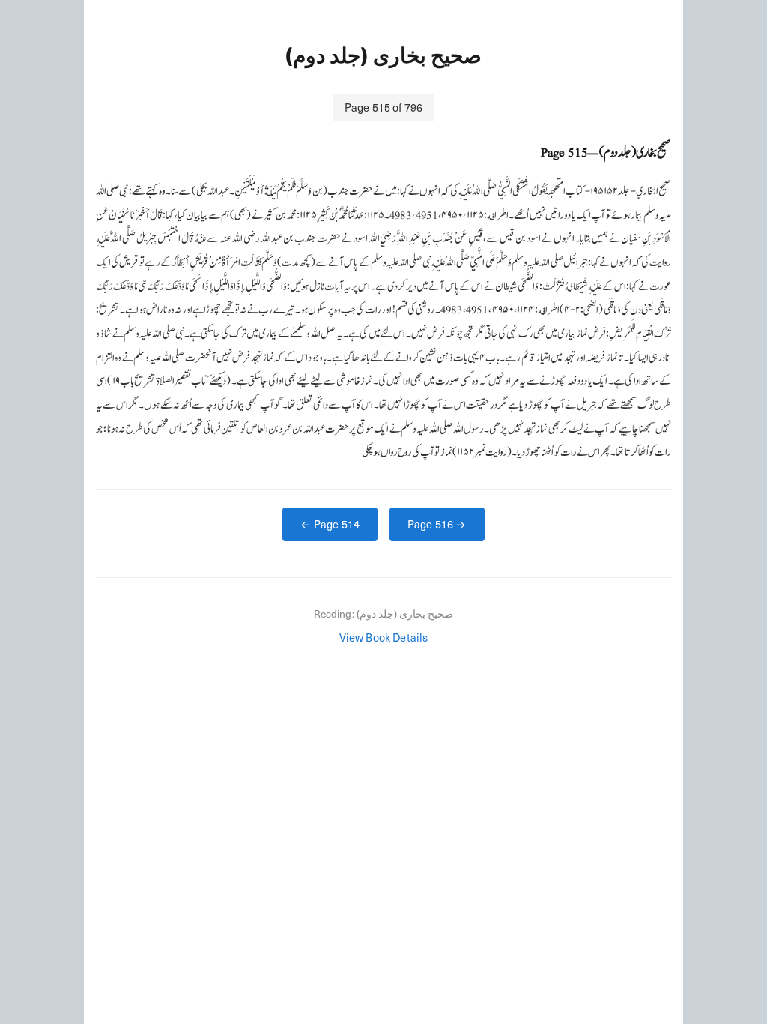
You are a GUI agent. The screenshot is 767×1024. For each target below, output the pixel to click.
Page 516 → (437, 524)
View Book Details (383, 637)
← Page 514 (330, 524)
